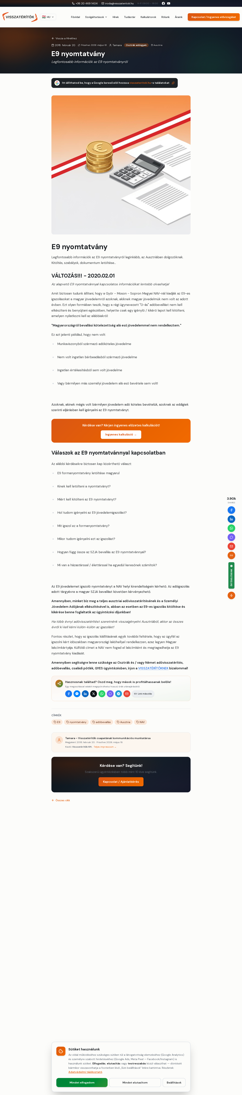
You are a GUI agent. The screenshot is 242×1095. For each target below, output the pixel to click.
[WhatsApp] (231, 528)
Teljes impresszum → (105, 746)
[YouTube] (168, 3)
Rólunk (165, 17)
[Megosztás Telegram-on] (118, 693)
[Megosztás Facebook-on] (68, 693)
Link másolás (145, 693)
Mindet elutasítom (135, 1082)
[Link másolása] (231, 555)
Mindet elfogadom (82, 1082)
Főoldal (75, 17)
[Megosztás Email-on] (126, 693)
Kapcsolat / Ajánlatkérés (121, 782)
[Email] (231, 546)
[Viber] (231, 537)
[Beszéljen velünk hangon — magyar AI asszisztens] (231, 595)
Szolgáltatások (94, 17)
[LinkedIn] (231, 519)
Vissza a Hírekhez (66, 38)
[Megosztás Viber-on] (110, 693)
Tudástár (129, 17)
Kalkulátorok (148, 17)
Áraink (178, 17)
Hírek (116, 17)
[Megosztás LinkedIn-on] (85, 693)
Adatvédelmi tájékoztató (85, 1072)
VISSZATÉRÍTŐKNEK (153, 668)
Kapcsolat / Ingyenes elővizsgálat (214, 17)
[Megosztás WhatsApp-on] (102, 693)
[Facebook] (231, 510)
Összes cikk (63, 800)
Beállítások (174, 1082)
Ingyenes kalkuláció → (121, 434)
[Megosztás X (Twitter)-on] (93, 693)
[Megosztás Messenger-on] (77, 693)
